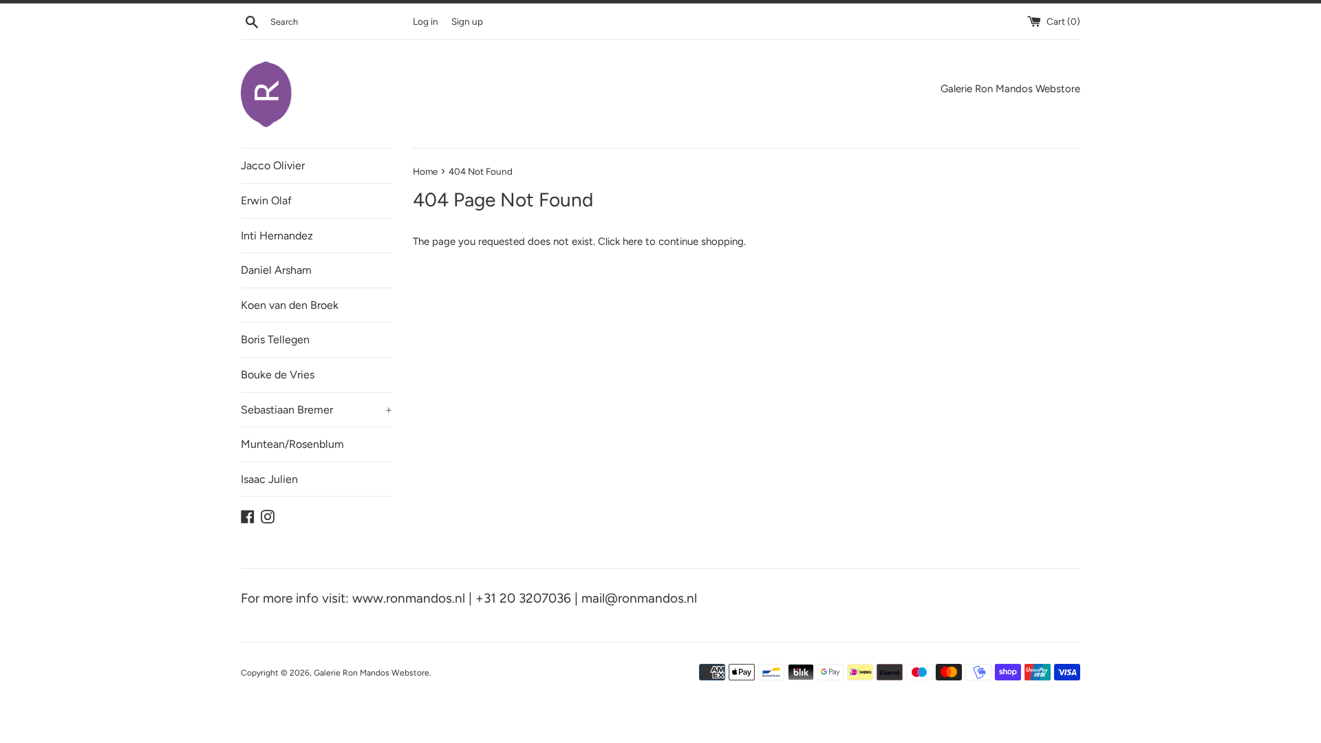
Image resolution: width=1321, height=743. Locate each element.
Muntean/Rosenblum (292, 444)
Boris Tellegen (275, 339)
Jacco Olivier (273, 165)
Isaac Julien (269, 479)
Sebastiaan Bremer (316, 409)
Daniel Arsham (276, 270)
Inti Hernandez (277, 235)
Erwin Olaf (266, 200)
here (633, 241)
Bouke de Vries (277, 374)
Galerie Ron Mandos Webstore (371, 673)
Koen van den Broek (290, 305)
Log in (425, 21)
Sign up (467, 21)
